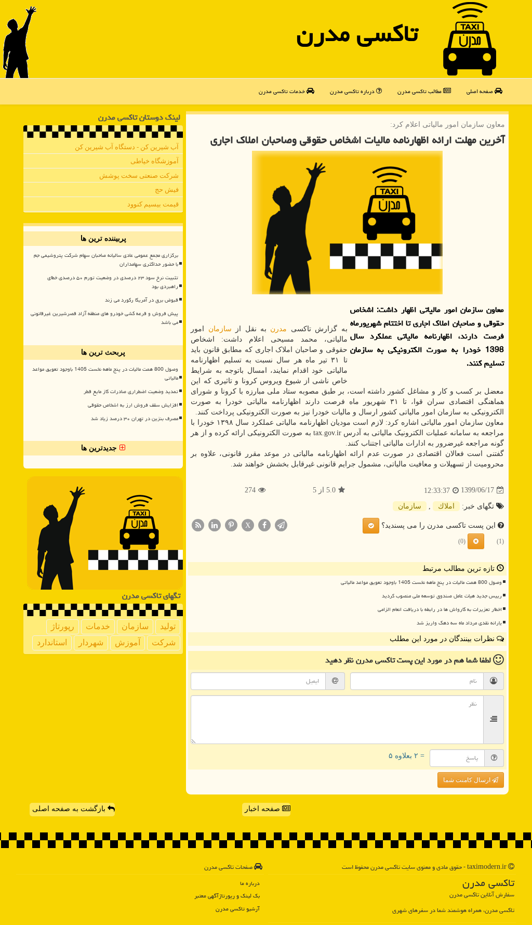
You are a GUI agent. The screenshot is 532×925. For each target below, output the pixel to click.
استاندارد (52, 642)
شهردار (90, 642)
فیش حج (167, 189)
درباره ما (250, 883)
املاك (446, 506)
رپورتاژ (62, 626)
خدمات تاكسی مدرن (283, 91)
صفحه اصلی (481, 91)
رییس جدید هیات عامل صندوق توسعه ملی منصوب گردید (442, 596)
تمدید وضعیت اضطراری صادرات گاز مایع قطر (131, 391)
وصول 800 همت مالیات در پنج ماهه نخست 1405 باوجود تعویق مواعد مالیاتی (421, 582)
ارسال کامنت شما (467, 780)
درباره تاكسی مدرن (353, 91)
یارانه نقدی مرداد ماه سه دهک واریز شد (459, 623)
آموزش (127, 642)
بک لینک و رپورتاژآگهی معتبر (227, 895)
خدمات (98, 626)
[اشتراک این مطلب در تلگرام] (281, 524)
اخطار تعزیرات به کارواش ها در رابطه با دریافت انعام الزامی (440, 609)
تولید (168, 626)
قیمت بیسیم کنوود (153, 204)
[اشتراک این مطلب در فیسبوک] (264, 524)
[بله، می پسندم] (371, 525)
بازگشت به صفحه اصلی (70, 809)
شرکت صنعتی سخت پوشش (139, 175)
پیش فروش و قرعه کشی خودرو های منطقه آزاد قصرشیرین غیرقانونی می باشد (104, 318)
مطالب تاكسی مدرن (420, 91)
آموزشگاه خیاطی (154, 161)
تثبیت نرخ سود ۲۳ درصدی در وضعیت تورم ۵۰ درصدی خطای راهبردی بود (112, 282)
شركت (164, 642)
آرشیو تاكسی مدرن (238, 908)
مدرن (278, 329)
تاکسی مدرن (357, 33)
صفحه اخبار (263, 809)
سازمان (220, 329)
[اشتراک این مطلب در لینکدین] (214, 524)
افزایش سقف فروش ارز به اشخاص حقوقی (133, 405)
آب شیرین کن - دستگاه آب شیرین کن (127, 147)
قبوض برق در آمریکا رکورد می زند (141, 300)
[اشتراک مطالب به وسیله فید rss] (198, 524)
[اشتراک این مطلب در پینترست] (231, 524)
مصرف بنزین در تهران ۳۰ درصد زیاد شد (134, 418)
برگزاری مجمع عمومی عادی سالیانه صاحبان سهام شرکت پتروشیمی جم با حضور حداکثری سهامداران (106, 259)
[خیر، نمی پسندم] (476, 541)
